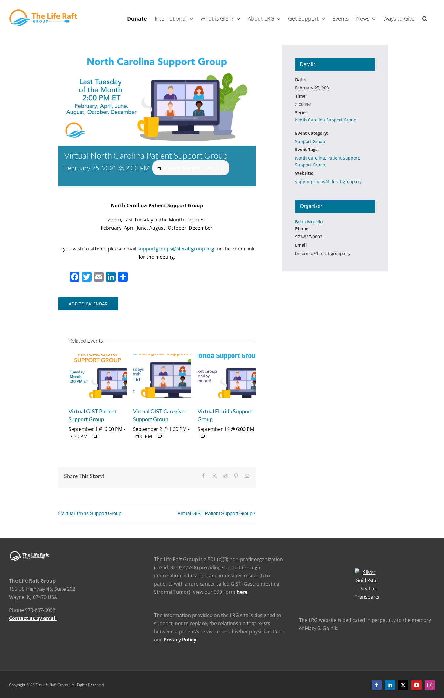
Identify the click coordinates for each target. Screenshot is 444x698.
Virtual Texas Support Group (91, 513)
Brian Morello (309, 222)
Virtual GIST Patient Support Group (215, 513)
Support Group (310, 141)
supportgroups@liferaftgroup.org (175, 248)
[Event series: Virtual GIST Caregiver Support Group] (160, 436)
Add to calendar (88, 303)
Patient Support (343, 158)
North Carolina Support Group (325, 120)
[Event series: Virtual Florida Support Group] (203, 436)
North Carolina (310, 158)
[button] (424, 18)
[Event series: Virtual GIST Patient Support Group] (96, 436)
